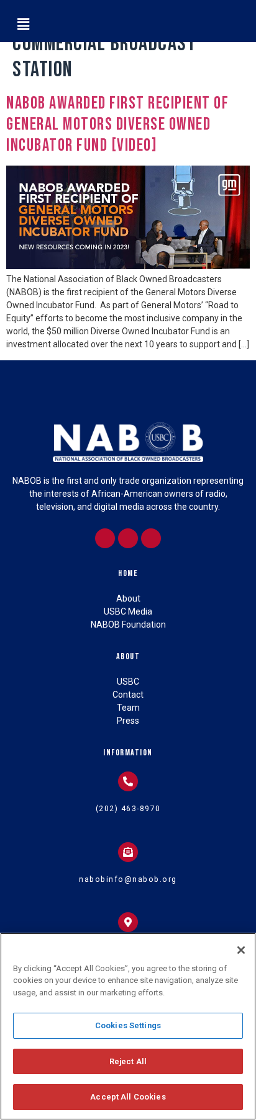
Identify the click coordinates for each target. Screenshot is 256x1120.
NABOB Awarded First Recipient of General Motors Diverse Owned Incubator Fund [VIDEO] (117, 124)
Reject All (128, 1061)
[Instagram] (105, 538)
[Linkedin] (128, 538)
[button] (23, 24)
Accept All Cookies (127, 1096)
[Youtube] (151, 538)
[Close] (241, 950)
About (128, 656)
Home (128, 573)
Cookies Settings (128, 1025)
